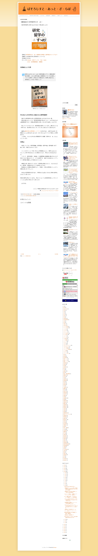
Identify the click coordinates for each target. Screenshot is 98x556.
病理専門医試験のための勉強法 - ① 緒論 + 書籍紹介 (70, 513)
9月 (65, 477)
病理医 (64, 438)
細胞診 (64, 388)
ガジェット (65, 331)
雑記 (64, 389)
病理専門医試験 (66, 443)
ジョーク (65, 335)
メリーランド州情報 (67, 349)
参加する (76, 298)
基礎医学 (65, 375)
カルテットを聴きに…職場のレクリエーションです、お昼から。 (70, 494)
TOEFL (64, 323)
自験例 (64, 395)
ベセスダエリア (66, 346)
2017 (65, 524)
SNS (64, 322)
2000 (65, 532)
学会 (64, 369)
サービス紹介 (65, 333)
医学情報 (65, 357)
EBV (64, 307)
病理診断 (48, 15)
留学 (35, 195)
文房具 (64, 450)
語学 (64, 385)
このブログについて (23, 15)
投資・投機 (65, 427)
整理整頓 (65, 416)
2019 (65, 469)
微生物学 (65, 435)
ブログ (24, 195)
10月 (65, 475)
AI (63, 306)
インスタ (65, 329)
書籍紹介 (54, 15)
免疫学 (64, 453)
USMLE (64, 325)
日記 (64, 429)
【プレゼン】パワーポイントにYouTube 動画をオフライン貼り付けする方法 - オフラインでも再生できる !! (73, 170)
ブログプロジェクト (67, 345)
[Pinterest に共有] (39, 194)
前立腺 (64, 422)
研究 (64, 381)
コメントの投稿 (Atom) (26, 255)
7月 (65, 480)
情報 (33, 195)
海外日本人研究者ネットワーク (33, 131)
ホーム (39, 254)
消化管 (64, 408)
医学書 (64, 356)
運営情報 (65, 362)
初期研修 (65, 404)
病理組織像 (65, 445)
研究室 (64, 384)
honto (45, 60)
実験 (64, 399)
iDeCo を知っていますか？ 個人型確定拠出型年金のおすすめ (70, 517)
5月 (65, 483)
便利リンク (60, 15)
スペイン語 (65, 337)
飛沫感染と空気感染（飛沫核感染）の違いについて (73, 217)
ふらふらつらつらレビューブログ (49, 190)
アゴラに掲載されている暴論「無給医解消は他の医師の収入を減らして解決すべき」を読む (70, 255)
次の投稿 (22, 254)
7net (41, 60)
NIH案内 (64, 318)
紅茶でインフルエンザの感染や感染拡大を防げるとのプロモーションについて (73, 144)
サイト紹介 (65, 334)
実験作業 (65, 400)
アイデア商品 (65, 326)
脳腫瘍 (64, 431)
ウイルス (65, 330)
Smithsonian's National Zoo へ (69, 486)
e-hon (28, 62)
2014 (65, 529)
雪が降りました (71, 242)
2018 (65, 471)
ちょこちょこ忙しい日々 (73, 192)
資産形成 (65, 392)
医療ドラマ (65, 360)
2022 (65, 465)
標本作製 (65, 437)
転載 (64, 426)
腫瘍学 (64, 403)
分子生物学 (65, 449)
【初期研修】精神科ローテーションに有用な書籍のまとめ (70, 503)
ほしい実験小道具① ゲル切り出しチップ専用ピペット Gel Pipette (71, 497)
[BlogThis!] (35, 194)
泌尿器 (64, 434)
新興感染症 (65, 412)
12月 (65, 472)
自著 (64, 396)
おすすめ (42, 15)
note (64, 321)
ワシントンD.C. (66, 353)
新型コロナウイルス (67, 414)
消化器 (64, 410)
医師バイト (65, 358)
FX (63, 311)
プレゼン (65, 342)
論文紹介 (66, 15)
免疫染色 (65, 454)
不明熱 (64, 446)
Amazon (29, 60)
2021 (65, 466)
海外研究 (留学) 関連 (34, 15)
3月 (65, 519)
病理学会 (65, 441)
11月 (65, 474)
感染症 (64, 371)
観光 (64, 372)
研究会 (64, 383)
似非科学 (65, 393)
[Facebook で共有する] (38, 194)
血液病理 (65, 380)
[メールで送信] (34, 194)
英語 (64, 365)
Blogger (55, 547)
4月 (65, 485)
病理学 (64, 439)
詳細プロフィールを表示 (66, 118)
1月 (65, 522)
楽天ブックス (35, 60)
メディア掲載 (65, 348)
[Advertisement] (39, 242)
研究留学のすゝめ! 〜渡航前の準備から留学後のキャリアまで (41, 54)
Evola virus (65, 308)
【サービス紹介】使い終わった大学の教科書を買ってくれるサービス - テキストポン (70, 500)
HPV (64, 314)
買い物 (64, 433)
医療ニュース (65, 361)
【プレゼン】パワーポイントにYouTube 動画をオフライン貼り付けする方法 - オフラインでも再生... (71, 506)
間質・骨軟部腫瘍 (66, 373)
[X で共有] (36, 194)
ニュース (65, 341)
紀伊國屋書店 (34, 62)
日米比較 (65, 430)
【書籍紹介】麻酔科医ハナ (69, 514)
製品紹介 (65, 419)
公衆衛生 (65, 387)
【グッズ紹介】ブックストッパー (70, 510)
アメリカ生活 (65, 327)
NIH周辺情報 (65, 319)
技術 (64, 377)
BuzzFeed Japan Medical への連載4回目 (73, 182)
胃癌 (64, 354)
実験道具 (65, 402)
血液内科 (65, 379)
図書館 (40, 62)
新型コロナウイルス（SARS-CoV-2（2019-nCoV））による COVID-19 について (73, 158)
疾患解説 (65, 398)
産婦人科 (65, 391)
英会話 (64, 364)
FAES (64, 310)
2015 (65, 527)
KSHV (64, 315)
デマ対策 (65, 338)
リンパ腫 (65, 350)
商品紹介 (65, 407)
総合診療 (65, 423)
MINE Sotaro (71, 109)
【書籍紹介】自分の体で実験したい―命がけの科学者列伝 (70, 492)
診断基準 (65, 415)
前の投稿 (56, 254)
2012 (65, 530)
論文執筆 (65, 458)
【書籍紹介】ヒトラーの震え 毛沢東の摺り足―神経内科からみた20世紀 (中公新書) (70, 489)
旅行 (64, 457)
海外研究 (27, 195)
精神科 (64, 418)
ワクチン (65, 352)
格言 (64, 368)
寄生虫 (64, 376)
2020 (65, 468)
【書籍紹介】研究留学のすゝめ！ (70, 509)
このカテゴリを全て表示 (70, 297)
